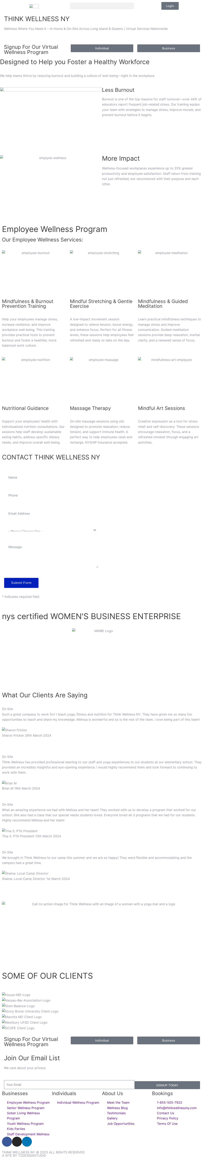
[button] (102, 6)
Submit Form (21, 582)
